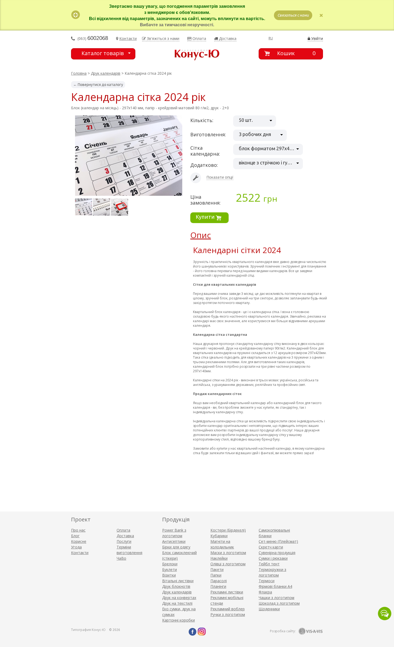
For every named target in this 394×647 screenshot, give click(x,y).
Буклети (169, 569)
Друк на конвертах (179, 597)
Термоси (266, 580)
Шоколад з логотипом (279, 603)
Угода (76, 547)
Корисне (78, 541)
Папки (215, 575)
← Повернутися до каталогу (98, 84)
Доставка (125, 535)
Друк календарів (105, 73)
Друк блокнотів (176, 586)
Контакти (79, 552)
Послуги (124, 541)
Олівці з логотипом (228, 563)
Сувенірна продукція (277, 552)
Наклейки (219, 558)
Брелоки (169, 563)
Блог (75, 535)
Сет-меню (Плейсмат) (278, 541)
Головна (79, 73)
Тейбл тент (269, 563)
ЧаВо (121, 558)
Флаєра (265, 592)
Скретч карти (271, 547)
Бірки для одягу (176, 547)
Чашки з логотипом (276, 597)
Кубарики (219, 535)
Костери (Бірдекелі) (228, 530)
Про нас (78, 530)
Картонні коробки (178, 620)
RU (271, 38)
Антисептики (173, 541)
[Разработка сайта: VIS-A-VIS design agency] (310, 631)
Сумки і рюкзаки (273, 558)
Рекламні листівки (226, 592)
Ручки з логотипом (227, 614)
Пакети (217, 569)
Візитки (169, 575)
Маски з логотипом (228, 552)
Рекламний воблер (227, 608)
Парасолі (218, 580)
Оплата (123, 530)
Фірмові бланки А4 (275, 586)
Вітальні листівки (178, 580)
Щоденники (269, 608)
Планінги (218, 586)
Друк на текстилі (177, 603)
